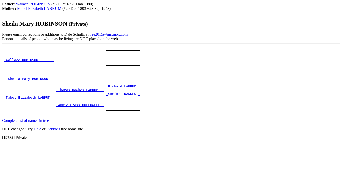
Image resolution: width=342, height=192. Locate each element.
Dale (37, 129)
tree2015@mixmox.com (108, 34)
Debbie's (53, 129)
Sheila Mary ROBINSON (29, 79)
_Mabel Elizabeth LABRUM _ (29, 98)
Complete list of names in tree (25, 120)
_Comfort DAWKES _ (123, 94)
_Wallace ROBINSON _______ (29, 60)
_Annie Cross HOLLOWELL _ (80, 105)
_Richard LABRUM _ (123, 86)
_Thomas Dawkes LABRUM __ (80, 90)
